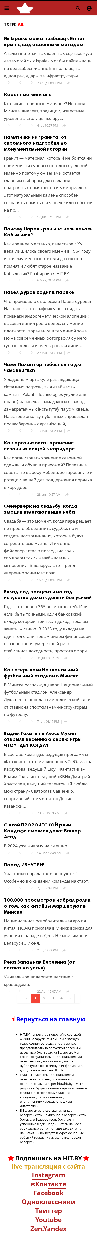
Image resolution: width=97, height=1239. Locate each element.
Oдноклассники (49, 1201)
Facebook (48, 1192)
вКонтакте (48, 1183)
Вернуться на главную (51, 1019)
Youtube (48, 1219)
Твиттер (48, 1210)
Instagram (48, 1174)
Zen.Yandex (48, 1228)
